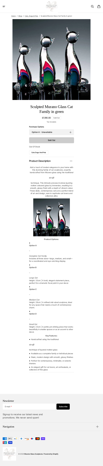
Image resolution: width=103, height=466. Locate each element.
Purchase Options (36, 127)
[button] (4, 6)
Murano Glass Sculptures (33, 454)
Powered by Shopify (51, 454)
